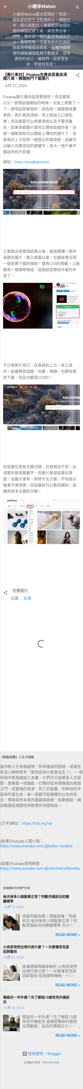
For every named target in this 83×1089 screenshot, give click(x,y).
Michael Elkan (51, 1062)
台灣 (27, 598)
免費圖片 (20, 590)
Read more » (68, 934)
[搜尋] (77, 8)
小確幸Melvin (42, 6)
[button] (77, 75)
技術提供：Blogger (44, 1053)
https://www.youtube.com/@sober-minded (36, 846)
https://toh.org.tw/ (37, 823)
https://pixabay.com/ (32, 162)
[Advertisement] (41, 718)
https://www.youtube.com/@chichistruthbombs (40, 868)
